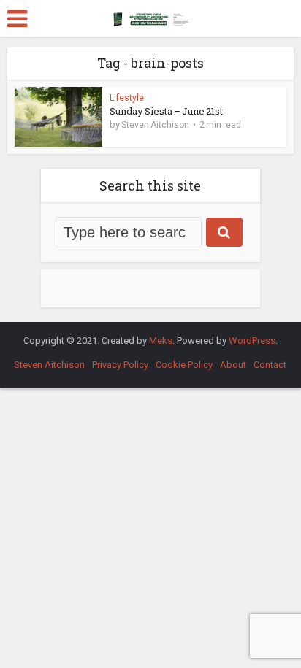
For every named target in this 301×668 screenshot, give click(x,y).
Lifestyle (127, 98)
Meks (160, 340)
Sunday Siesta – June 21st (166, 111)
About (233, 364)
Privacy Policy (120, 364)
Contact (270, 364)
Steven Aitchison (155, 125)
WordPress (252, 340)
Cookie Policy (184, 364)
